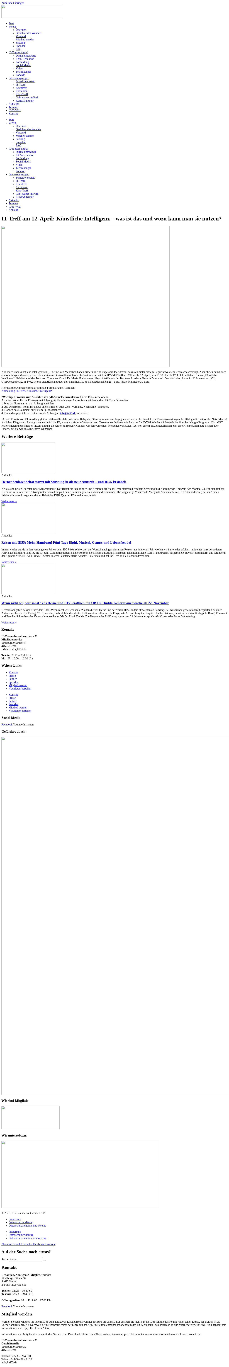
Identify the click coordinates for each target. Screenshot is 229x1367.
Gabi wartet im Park (27, 97)
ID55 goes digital (18, 52)
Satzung (20, 42)
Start (11, 23)
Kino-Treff (22, 94)
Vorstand (21, 36)
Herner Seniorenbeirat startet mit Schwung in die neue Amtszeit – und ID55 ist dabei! (63, 482)
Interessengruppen (19, 78)
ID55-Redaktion (25, 58)
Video (19, 68)
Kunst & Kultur (24, 100)
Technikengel (23, 71)
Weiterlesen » (9, 501)
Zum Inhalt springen (12, 2)
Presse (12, 675)
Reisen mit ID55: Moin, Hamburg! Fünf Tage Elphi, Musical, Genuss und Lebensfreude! (66, 542)
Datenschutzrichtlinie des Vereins (27, 1225)
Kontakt (13, 113)
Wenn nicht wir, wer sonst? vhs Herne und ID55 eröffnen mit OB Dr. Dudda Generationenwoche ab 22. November (85, 603)
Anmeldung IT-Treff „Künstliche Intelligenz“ (26, 390)
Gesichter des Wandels (28, 33)
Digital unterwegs (26, 55)
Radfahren (22, 91)
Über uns (21, 29)
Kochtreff (21, 87)
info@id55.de (68, 413)
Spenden (21, 45)
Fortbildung (22, 62)
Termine (13, 107)
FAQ (18, 49)
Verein (12, 26)
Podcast (20, 74)
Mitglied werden (25, 39)
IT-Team (20, 84)
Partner (13, 678)
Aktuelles (14, 103)
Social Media (23, 65)
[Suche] (44, 1260)
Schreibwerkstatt (25, 81)
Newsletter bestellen (20, 688)
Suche (4, 1259)
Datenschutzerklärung (21, 1222)
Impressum (15, 1219)
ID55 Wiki (15, 110)
